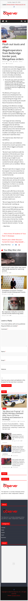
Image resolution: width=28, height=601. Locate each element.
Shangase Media (15, 595)
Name (3, 351)
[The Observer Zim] (3, 21)
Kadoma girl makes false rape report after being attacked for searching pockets (14, 269)
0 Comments (10, 63)
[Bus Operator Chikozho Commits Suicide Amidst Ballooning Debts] (14, 298)
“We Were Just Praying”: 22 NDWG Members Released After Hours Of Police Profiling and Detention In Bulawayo (13, 415)
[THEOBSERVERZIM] (10, 482)
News (4, 41)
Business (3, 537)
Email (3, 360)
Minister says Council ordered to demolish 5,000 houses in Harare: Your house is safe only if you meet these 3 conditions (13, 450)
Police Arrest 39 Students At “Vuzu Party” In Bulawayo (14, 235)
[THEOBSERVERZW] (10, 508)
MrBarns (17, 61)
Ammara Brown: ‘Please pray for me (16, 4)
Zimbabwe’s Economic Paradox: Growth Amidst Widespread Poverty (13, 291)
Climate (3, 527)
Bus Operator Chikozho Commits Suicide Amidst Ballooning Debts (12, 312)
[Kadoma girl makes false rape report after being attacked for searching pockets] (14, 253)
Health (3, 532)
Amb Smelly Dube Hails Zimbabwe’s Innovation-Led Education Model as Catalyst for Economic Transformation (18, 462)
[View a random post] (25, 21)
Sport (2, 535)
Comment (4, 329)
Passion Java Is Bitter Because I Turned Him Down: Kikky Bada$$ (13, 241)
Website (3, 369)
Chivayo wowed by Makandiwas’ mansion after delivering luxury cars (18, 437)
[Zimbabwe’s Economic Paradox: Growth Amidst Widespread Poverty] (14, 276)
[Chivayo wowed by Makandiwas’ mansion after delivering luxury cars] (6, 434)
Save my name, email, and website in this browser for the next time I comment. (13, 381)
